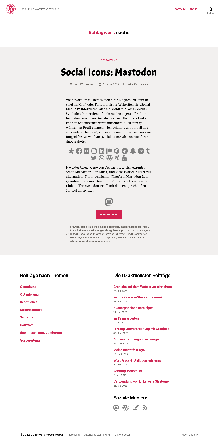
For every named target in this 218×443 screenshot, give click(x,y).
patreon (109, 233)
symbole (111, 237)
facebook (136, 226)
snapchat (75, 237)
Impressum (73, 434)
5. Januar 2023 (111, 84)
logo (82, 233)
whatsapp (75, 241)
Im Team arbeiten (126, 318)
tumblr (132, 237)
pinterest (120, 233)
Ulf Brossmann (86, 84)
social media (88, 237)
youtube (105, 241)
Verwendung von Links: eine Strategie (141, 381)
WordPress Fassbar (50, 434)
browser (74, 226)
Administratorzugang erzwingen (136, 339)
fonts (73, 230)
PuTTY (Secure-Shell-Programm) (137, 297)
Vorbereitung (30, 340)
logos (89, 233)
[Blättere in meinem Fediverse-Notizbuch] (134, 409)
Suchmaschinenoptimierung (41, 333)
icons (136, 230)
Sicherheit (27, 317)
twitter (140, 237)
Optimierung (29, 294)
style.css (101, 237)
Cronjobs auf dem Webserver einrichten (142, 287)
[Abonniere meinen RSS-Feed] (143, 409)
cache (83, 226)
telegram (122, 237)
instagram (145, 230)
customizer (113, 226)
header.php (119, 230)
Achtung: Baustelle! (127, 371)
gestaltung (106, 230)
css (104, 226)
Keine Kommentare (138, 84)
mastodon (98, 233)
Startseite (180, 9)
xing (97, 241)
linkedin (74, 233)
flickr (145, 226)
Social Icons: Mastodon (109, 72)
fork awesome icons (88, 230)
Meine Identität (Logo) (129, 350)
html (129, 230)
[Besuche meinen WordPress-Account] (124, 409)
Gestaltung (109, 60)
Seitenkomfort (31, 310)
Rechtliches (29, 302)
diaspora (125, 226)
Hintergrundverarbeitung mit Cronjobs (141, 329)
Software (27, 325)
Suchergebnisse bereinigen (133, 308)
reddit (129, 233)
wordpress (88, 241)
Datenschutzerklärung (96, 434)
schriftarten (140, 233)
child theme (94, 226)
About (193, 9)
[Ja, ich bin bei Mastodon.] (116, 409)
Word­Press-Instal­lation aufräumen (138, 360)
